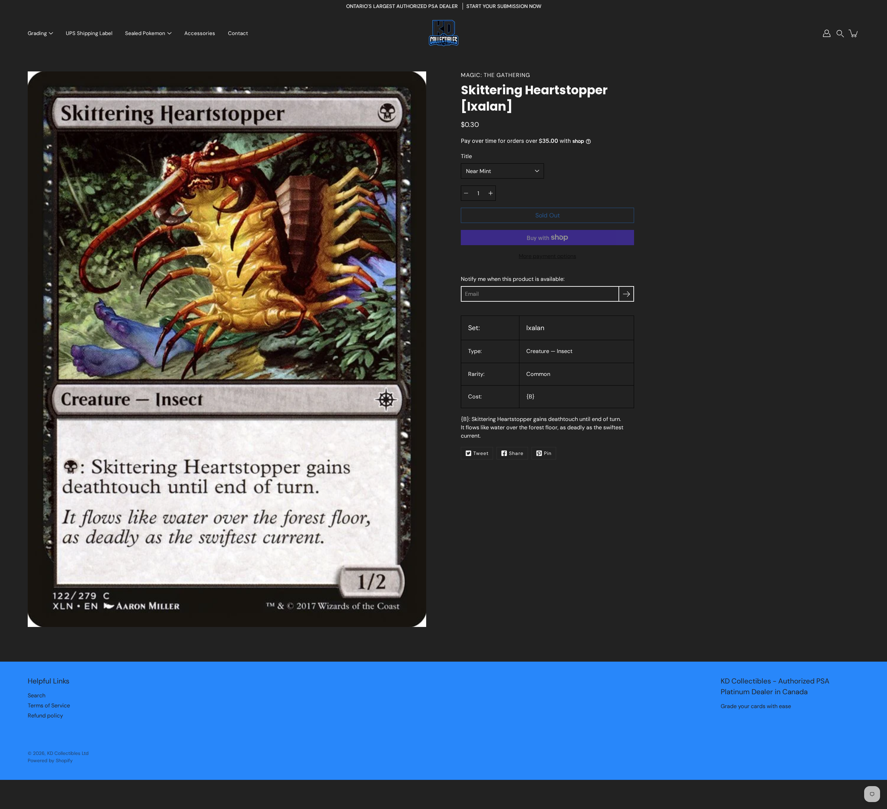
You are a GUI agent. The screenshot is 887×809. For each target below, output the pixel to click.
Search (36, 695)
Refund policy (45, 715)
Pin (548, 453)
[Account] (826, 33)
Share (516, 453)
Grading (37, 33)
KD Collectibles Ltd (68, 753)
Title (466, 156)
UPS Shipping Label (89, 33)
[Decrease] (466, 193)
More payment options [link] (547, 256)
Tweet (481, 453)
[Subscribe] (626, 294)
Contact (238, 33)
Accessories (199, 33)
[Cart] (853, 33)
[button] (840, 33)
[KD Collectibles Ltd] (443, 33)
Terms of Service (49, 705)
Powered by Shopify (50, 760)
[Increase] (490, 193)
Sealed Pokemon (145, 33)
